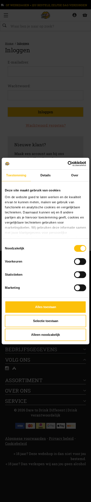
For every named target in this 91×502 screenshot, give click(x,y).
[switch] (80, 261)
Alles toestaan (45, 307)
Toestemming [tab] (16, 175)
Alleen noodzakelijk (45, 334)
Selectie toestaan (45, 321)
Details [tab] (45, 175)
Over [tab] (74, 175)
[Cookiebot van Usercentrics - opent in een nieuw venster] (67, 163)
